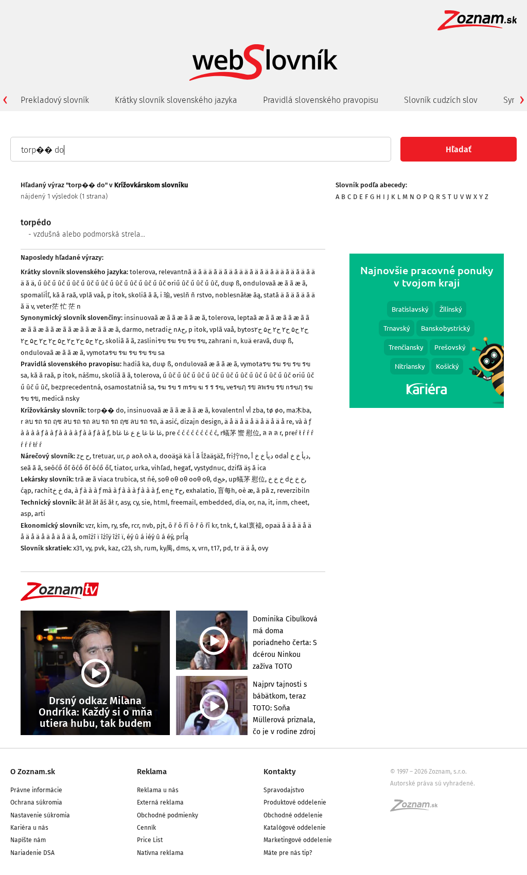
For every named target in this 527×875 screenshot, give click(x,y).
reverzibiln (293, 490)
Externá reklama (160, 802)
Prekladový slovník (55, 100)
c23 (126, 548)
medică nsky (60, 398)
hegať (182, 468)
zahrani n (222, 341)
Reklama (152, 771)
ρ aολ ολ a (141, 456)
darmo (132, 329)
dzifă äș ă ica (246, 468)
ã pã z (265, 490)
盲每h (226, 490)
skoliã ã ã (142, 295)
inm (282, 502)
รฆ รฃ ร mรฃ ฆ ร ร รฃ (190, 387)
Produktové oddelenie (295, 802)
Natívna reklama (160, 852)
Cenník (146, 827)
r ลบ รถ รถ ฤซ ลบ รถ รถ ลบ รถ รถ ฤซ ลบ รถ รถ (89, 421)
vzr (89, 525)
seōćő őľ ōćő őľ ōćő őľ (77, 468)
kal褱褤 (250, 525)
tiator (122, 468)
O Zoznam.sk (32, 771)
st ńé (147, 479)
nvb (147, 525)
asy (125, 502)
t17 (215, 548)
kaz (113, 548)
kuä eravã (255, 341)
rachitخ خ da (53, 490)
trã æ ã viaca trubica (106, 479)
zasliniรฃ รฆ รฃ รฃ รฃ (171, 341)
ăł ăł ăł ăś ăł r (97, 502)
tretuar (103, 456)
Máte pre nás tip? (288, 852)
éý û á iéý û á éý (150, 537)
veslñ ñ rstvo (192, 295)
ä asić (168, 421)
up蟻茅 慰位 (247, 479)
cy (135, 502)
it (270, 502)
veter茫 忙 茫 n (59, 306)
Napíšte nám (28, 840)
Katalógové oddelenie (295, 827)
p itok (116, 295)
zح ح (83, 456)
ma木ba (298, 410)
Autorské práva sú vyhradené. (432, 783)
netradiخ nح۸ (165, 329)
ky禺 (166, 548)
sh (137, 548)
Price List (150, 840)
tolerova (142, 272)
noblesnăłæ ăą (237, 295)
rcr (135, 525)
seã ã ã (31, 468)
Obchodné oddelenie (293, 815)
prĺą (182, 537)
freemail (183, 502)
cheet (299, 502)
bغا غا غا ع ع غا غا (137, 433)
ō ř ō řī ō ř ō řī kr (192, 525)
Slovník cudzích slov (441, 100)
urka (141, 468)
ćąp (26, 490)
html (160, 502)
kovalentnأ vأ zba (238, 410)
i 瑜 (165, 295)
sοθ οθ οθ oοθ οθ (184, 479)
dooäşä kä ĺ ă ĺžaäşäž (191, 456)
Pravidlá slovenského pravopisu (320, 100)
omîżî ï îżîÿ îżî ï (101, 537)
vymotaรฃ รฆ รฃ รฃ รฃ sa (125, 352)
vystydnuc (209, 468)
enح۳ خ (172, 490)
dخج (219, 479)
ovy (263, 548)
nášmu (88, 375)
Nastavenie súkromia (40, 815)
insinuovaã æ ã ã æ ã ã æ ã (164, 318)
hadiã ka (136, 364)
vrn (203, 548)
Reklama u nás (158, 790)
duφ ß (230, 283)
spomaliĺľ (35, 295)
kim (102, 525)
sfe (123, 525)
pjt (160, 525)
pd (227, 548)
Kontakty (280, 771)
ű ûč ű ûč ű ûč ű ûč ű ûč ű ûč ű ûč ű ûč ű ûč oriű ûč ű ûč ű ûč (128, 283)
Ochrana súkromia (36, 802)
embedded (215, 502)
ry (113, 525)
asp (26, 513)
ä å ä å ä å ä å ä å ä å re (258, 421)
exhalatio (200, 490)
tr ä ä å (244, 548)
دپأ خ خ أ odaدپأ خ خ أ (280, 456)
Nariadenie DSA (32, 852)
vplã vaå (91, 295)
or (251, 502)
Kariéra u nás (29, 827)
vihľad (160, 468)
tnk (225, 525)
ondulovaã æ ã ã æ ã (274, 283)
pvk (99, 548)
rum (150, 548)
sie (146, 502)
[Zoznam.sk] (417, 808)
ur (120, 456)
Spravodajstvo (284, 790)
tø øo (275, 410)
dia (240, 502)
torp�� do (105, 410)
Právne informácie (36, 790)
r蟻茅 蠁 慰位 (239, 433)
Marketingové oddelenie (298, 840)
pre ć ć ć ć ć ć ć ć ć (191, 433)
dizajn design (200, 421)
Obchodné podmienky (167, 815)
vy (88, 548)
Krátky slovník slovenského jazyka (176, 100)
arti (39, 513)
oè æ (245, 490)
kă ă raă (64, 295)
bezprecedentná (76, 387)
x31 (77, 548)
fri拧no (237, 456)
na (261, 502)
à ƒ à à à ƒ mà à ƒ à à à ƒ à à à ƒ (117, 490)
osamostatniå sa (129, 387)
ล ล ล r (272, 433)
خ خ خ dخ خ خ (286, 479)
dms (182, 548)
